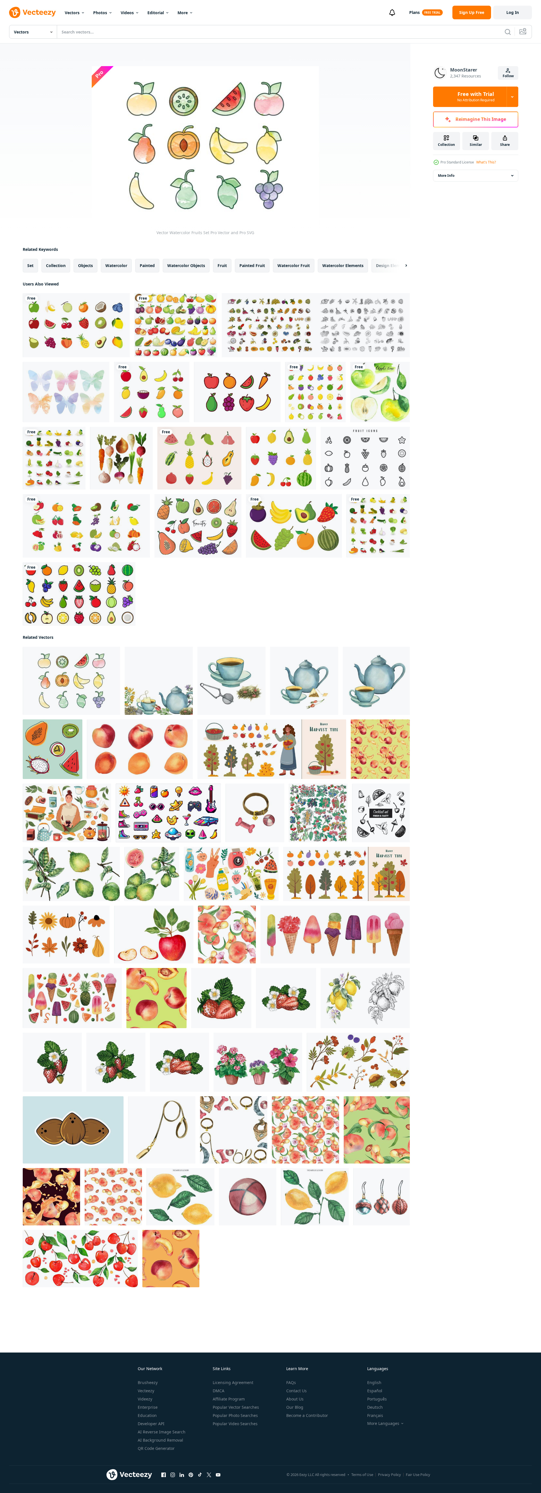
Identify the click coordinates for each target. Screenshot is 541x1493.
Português (377, 1399)
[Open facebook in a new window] (163, 1475)
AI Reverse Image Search (161, 1432)
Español (374, 1390)
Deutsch (375, 1407)
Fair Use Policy (418, 1474)
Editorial (155, 12)
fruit (222, 265)
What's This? (486, 162)
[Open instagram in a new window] (172, 1475)
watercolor (116, 265)
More (182, 12)
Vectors (72, 12)
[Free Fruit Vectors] (365, 458)
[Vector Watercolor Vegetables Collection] (121, 458)
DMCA (218, 1390)
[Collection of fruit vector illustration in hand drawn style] (199, 458)
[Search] (507, 31)
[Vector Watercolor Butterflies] (66, 392)
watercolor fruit (293, 265)
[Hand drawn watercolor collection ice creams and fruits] (72, 998)
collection (56, 265)
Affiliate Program (229, 1399)
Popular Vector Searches (236, 1407)
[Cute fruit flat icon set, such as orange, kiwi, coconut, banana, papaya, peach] (315, 392)
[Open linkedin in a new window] (181, 1475)
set (30, 265)
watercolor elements (343, 265)
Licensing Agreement (233, 1382)
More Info (446, 175)
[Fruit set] (175, 325)
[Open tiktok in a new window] (200, 1475)
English (374, 1382)
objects (85, 265)
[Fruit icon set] (79, 594)
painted (147, 265)
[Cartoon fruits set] (294, 526)
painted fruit (252, 265)
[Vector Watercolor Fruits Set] (71, 681)
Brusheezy (148, 1382)
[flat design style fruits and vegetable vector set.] (378, 526)
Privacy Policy (389, 1474)
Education (147, 1415)
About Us (295, 1399)
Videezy (145, 1399)
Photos (100, 12)
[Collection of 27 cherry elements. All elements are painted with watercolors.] (80, 1258)
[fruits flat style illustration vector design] (86, 526)
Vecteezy (146, 1390)
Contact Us (296, 1390)
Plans (414, 12)
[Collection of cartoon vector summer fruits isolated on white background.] (281, 458)
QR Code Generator (156, 1448)
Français (375, 1415)
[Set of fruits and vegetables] (54, 458)
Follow (508, 76)
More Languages (383, 1423)
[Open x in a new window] (209, 1475)
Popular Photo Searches (235, 1415)
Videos (127, 12)
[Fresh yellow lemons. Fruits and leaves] (315, 1196)
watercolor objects (186, 265)
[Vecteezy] (32, 12)
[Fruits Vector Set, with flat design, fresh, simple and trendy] (151, 392)
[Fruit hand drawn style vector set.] (316, 325)
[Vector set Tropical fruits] (52, 749)
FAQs (291, 1382)
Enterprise (148, 1407)
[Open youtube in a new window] (218, 1475)
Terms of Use (362, 1474)
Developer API (151, 1423)
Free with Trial (475, 97)
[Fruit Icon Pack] (237, 392)
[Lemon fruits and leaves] (180, 1196)
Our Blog (294, 1407)
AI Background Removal (160, 1440)
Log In (512, 12)
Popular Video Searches (235, 1423)
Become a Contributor (307, 1415)
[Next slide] (401, 265)
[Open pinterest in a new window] (191, 1475)
